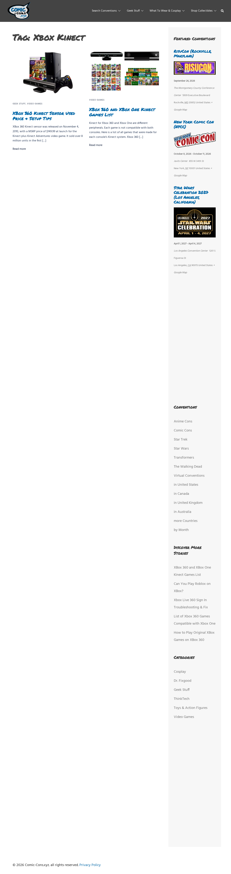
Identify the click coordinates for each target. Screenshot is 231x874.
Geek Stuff (133, 10)
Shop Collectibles (202, 10)
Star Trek (181, 440)
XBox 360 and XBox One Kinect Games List (122, 112)
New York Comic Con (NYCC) (194, 124)
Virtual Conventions (189, 476)
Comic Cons (183, 430)
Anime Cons (183, 421)
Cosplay (180, 672)
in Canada (181, 494)
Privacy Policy (90, 865)
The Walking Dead (188, 467)
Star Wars (181, 449)
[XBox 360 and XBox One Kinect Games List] (124, 71)
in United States (186, 485)
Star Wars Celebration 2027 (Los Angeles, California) (191, 195)
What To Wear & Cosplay (165, 10)
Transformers (184, 458)
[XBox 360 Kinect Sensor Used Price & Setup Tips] (48, 73)
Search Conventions (104, 10)
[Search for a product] (222, 10)
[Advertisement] (195, 339)
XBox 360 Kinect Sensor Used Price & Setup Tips (44, 116)
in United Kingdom (188, 503)
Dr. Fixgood (182, 681)
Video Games (34, 104)
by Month (181, 530)
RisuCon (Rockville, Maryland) (193, 53)
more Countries (185, 521)
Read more (19, 149)
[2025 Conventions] (19, 11)
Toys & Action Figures (190, 708)
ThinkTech (181, 699)
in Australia (182, 512)
